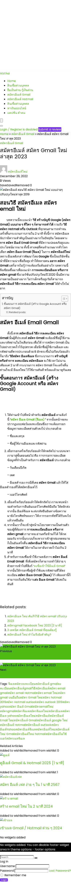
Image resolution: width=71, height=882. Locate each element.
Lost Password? (60, 871)
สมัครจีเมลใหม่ (38, 711)
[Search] (1, 125)
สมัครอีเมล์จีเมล (25, 729)
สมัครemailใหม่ (43, 707)
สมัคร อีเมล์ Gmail (21, 707)
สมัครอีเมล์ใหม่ (17, 171)
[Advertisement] (35, 35)
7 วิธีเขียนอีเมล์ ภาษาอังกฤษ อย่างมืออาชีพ (30, 657)
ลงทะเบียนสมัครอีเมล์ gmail (40, 684)
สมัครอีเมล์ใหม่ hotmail (30, 734)
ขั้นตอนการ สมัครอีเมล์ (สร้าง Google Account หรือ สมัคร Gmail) (35, 306)
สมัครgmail (7, 711)
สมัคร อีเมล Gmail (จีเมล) (27, 419)
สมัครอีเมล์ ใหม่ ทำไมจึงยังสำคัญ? (29, 634)
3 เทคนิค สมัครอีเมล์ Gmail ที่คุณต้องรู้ (32, 630)
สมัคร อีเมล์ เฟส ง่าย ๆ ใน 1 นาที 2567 (30, 784)
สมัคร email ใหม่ (47, 693)
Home (11, 81)
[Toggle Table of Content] (63, 299)
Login (4, 880)
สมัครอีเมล (55, 711)
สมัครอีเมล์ (43, 716)
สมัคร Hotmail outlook (21, 702)
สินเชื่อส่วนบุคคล (18, 85)
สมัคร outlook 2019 (49, 702)
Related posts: (17, 312)
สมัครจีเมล (22, 711)
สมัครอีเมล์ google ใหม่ (52, 720)
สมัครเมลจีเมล (15, 738)
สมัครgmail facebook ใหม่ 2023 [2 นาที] (34, 625)
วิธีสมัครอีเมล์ (40, 688)
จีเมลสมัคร (15, 684)
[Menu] (1, 120)
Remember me (15, 875)
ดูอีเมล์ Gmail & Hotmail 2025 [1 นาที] (32, 762)
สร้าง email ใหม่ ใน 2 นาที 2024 (26, 806)
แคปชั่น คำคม (16, 113)
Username (7, 866)
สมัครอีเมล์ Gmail (18, 94)
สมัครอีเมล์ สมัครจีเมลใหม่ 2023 (23, 676)
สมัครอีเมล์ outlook (38, 725)
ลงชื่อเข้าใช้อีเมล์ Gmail (49, 566)
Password (7, 871)
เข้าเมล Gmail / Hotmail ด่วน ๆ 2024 (31, 828)
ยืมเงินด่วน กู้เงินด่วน (20, 90)
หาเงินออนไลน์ (16, 108)
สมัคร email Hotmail (22, 693)
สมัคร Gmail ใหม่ (31, 697)
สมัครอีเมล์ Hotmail (20, 99)
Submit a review (49, 129)
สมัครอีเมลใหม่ (26, 716)
